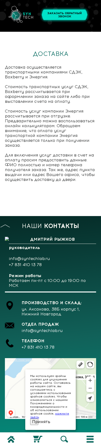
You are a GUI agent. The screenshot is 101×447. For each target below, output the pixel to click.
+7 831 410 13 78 (25, 264)
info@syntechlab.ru (29, 258)
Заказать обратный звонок (64, 14)
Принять (35, 421)
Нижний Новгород (19, 360)
